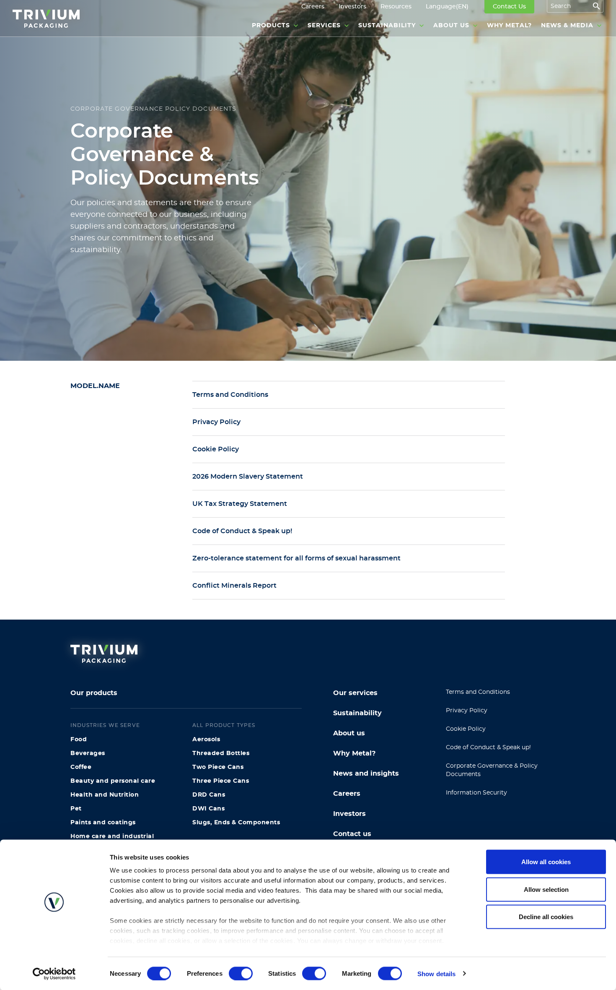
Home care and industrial (112, 836)
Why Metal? (354, 753)
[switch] (241, 973)
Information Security (476, 793)
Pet (76, 809)
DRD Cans (208, 795)
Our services (355, 693)
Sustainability (357, 713)
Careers (346, 793)
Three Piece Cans (220, 781)
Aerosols (206, 739)
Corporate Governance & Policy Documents (492, 770)
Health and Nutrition (104, 795)
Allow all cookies (546, 861)
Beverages (87, 753)
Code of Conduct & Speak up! (488, 747)
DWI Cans (208, 809)
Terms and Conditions (478, 692)
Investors (349, 813)
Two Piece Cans (217, 767)
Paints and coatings (103, 823)
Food (78, 739)
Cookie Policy (466, 729)
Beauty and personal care (112, 781)
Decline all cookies (546, 916)
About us (349, 733)
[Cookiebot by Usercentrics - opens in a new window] (54, 973)
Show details (436, 973)
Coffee (80, 767)
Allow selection (546, 889)
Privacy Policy (466, 711)
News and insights (366, 773)
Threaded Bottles (220, 753)
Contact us (352, 834)
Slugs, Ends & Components (236, 823)
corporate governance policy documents (153, 109)
